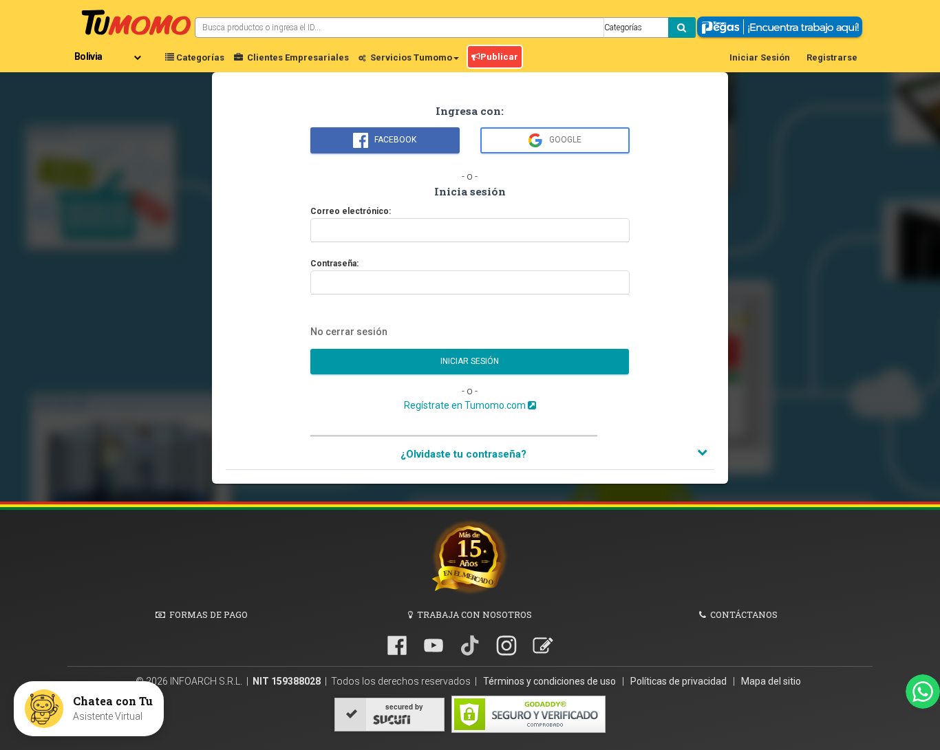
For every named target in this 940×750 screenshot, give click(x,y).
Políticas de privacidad (679, 681)
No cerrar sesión (348, 331)
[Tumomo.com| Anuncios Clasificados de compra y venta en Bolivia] (136, 20)
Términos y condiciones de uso (550, 681)
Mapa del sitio (771, 681)
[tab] (470, 455)
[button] (470, 454)
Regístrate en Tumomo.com (466, 405)
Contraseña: (334, 261)
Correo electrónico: (350, 209)
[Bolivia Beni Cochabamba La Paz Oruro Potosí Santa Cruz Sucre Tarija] (110, 51)
